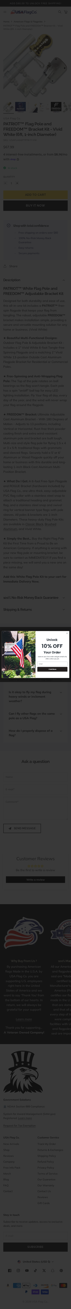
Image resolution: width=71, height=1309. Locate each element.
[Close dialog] (67, 633)
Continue (52, 669)
